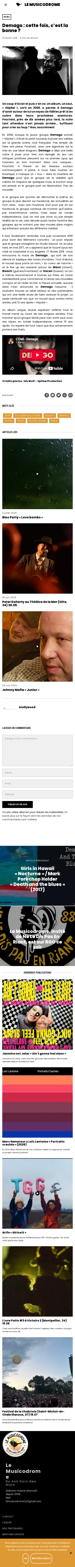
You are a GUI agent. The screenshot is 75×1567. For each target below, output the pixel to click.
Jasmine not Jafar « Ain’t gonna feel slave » (34, 1053)
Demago (64, 415)
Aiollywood (27, 707)
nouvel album (37, 420)
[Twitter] (58, 395)
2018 (7, 415)
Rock (54, 420)
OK (25, 1558)
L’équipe (7, 1522)
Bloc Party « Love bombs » (22, 517)
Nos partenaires (12, 1528)
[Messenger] (52, 395)
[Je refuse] (70, 1553)
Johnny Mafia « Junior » (20, 690)
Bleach (49, 415)
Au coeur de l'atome (27, 415)
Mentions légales (13, 1534)
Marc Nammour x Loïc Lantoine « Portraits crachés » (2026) (33, 1143)
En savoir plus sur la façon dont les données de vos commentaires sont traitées (35, 815)
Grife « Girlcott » (14, 1232)
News (7, 17)
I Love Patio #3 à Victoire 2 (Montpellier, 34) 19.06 (34, 1322)
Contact (8, 1516)
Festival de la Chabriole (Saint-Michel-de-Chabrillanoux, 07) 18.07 (33, 1413)
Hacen (9, 420)
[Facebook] (46, 395)
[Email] (70, 395)
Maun (20, 420)
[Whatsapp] (64, 395)
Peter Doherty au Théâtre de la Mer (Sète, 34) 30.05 (34, 603)
